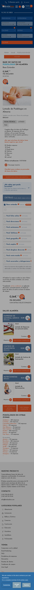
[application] (17, 581)
